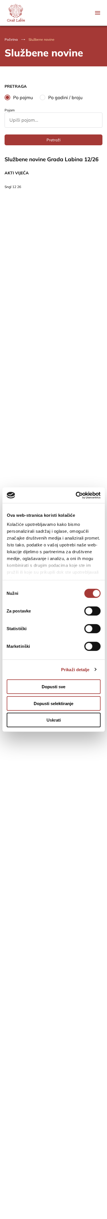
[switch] (92, 611)
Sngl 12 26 (13, 187)
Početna (11, 39)
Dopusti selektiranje (53, 703)
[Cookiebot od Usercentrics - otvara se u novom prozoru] (76, 495)
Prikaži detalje (75, 669)
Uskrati (54, 720)
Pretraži (53, 140)
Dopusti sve (53, 686)
